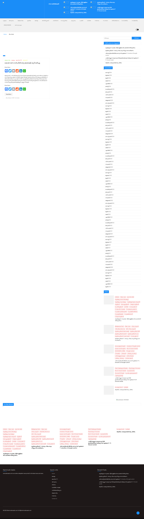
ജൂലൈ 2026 (108, 75)
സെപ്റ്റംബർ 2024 (109, 136)
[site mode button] (137, 29)
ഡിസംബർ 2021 (109, 228)
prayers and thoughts (120, 348)
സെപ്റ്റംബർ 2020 (109, 270)
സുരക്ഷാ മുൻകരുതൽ (120, 311)
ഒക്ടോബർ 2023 (109, 167)
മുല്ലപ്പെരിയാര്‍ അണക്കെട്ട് (122, 331)
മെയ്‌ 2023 (108, 181)
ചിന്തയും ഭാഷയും (132, 353)
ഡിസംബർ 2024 (109, 128)
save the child (130, 297)
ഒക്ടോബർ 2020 (109, 267)
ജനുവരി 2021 (108, 259)
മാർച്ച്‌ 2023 (108, 186)
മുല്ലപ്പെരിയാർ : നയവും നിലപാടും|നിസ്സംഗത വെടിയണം (119, 50)
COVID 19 (13, 98)
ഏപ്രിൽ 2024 (108, 150)
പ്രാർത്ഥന (55, 20)
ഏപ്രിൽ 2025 (108, 117)
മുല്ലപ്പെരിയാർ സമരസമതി (122, 336)
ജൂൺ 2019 (108, 286)
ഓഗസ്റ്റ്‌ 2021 (108, 239)
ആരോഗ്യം (20, 20)
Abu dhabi (8, 98)
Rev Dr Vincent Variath (132, 348)
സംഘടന (105, 20)
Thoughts (117, 353)
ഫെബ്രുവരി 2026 (109, 89)
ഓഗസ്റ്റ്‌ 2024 (108, 139)
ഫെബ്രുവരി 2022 (109, 222)
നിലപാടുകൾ (135, 326)
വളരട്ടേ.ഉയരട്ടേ (119, 375)
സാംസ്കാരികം (64, 20)
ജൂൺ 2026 (108, 78)
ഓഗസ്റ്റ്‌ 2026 (108, 72)
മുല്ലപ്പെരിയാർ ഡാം (133, 333)
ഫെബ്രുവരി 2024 (109, 156)
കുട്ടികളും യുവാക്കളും (120, 302)
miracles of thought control (133, 346)
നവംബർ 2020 (108, 264)
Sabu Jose (123, 297)
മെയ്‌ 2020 (108, 281)
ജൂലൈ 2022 (108, 208)
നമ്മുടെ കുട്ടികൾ (134, 304)
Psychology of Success (134, 368)
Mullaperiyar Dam (119, 326)
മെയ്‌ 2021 (108, 247)
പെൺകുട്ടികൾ (119, 306)
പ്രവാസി (25, 60)
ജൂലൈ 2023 (108, 175)
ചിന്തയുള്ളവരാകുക (120, 356)
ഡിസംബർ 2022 (109, 195)
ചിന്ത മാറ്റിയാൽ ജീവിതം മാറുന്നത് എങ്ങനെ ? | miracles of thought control (78, 9)
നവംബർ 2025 (108, 97)
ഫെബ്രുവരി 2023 (109, 189)
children (117, 297)
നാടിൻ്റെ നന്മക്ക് (56, 487)
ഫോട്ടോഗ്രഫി (118, 387)
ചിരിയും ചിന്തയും (119, 358)
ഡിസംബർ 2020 (109, 261)
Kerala (17, 98)
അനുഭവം (11, 20)
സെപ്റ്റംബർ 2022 (109, 203)
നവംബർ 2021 (108, 231)
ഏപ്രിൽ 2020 (108, 284)
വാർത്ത (89, 20)
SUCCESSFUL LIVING (120, 351)
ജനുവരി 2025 (108, 125)
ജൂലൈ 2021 (108, 242)
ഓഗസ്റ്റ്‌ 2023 (108, 172)
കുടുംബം (73, 20)
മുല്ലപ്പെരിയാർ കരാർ (120, 333)
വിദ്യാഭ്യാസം (115, 20)
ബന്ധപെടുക (18, 25)
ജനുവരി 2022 (108, 225)
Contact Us (54, 498)
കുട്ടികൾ (117, 304)
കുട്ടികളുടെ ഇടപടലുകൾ (134, 302)
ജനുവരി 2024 (108, 158)
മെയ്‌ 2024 (108, 147)
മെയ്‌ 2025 (108, 114)
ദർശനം (54, 484)
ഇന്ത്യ (29, 20)
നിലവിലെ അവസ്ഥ (120, 329)
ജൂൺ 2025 (108, 111)
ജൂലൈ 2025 (108, 108)
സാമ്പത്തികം (125, 20)
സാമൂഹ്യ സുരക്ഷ (120, 309)
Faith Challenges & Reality (121, 368)
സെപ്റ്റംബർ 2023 (109, 169)
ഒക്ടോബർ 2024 (109, 133)
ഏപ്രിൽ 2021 (108, 250)
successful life (130, 370)
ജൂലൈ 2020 (108, 275)
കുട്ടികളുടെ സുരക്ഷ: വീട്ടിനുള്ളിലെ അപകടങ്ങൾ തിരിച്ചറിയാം (120, 47)
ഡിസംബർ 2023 (109, 161)
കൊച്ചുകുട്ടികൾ (125, 304)
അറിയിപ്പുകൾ (45, 20)
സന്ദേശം (97, 20)
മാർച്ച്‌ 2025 (108, 119)
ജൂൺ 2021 (108, 245)
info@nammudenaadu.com (24, 510)
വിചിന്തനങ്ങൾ (129, 358)
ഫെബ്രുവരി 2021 (109, 256)
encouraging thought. (120, 346)
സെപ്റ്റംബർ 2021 (109, 236)
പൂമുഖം (5, 20)
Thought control (130, 351)
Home (53, 473)
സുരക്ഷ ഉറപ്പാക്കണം (131, 309)
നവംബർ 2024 (108, 131)
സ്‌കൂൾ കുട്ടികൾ (119, 316)
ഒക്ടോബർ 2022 (109, 200)
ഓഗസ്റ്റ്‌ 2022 (108, 206)
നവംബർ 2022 (108, 197)
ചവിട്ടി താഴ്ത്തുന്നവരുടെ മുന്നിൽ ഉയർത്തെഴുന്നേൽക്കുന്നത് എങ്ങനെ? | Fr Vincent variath (106, 9)
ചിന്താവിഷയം (130, 356)
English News (7, 25)
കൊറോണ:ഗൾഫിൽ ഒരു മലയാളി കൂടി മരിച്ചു (22, 63)
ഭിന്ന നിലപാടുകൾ (130, 329)
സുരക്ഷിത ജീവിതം (132, 311)
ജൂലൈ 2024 (108, 142)
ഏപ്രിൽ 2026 (108, 83)
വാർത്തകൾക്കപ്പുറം (56, 490)
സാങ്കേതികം (135, 20)
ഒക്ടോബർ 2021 (109, 233)
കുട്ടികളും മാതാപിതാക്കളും (121, 299)
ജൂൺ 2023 (108, 178)
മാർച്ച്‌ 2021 (108, 253)
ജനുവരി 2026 (108, 92)
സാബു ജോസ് (133, 306)
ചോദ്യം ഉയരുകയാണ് (131, 373)
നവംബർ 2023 (108, 164)
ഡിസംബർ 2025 (109, 94)
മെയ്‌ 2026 (108, 80)
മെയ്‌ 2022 (108, 214)
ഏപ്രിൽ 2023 (108, 183)
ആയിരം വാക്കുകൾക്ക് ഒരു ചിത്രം (78, 12)
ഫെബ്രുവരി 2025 (109, 122)
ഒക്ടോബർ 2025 (109, 100)
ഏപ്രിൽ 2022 (108, 217)
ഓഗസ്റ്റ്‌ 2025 (108, 105)
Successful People (119, 373)
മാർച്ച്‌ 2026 (108, 86)
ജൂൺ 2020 (108, 278)
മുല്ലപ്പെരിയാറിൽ (135, 331)
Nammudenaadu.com (12, 510)
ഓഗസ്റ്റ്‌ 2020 (108, 272)
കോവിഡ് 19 (19, 60)
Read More (8, 94)
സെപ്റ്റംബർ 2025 (109, 103)
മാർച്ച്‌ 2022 (108, 220)
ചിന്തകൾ (123, 353)
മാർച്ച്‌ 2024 (108, 153)
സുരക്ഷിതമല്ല (119, 314)
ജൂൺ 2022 (108, 211)
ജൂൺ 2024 (108, 144)
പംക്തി (81, 20)
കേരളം (36, 20)
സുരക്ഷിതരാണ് (129, 314)
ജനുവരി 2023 (108, 192)
